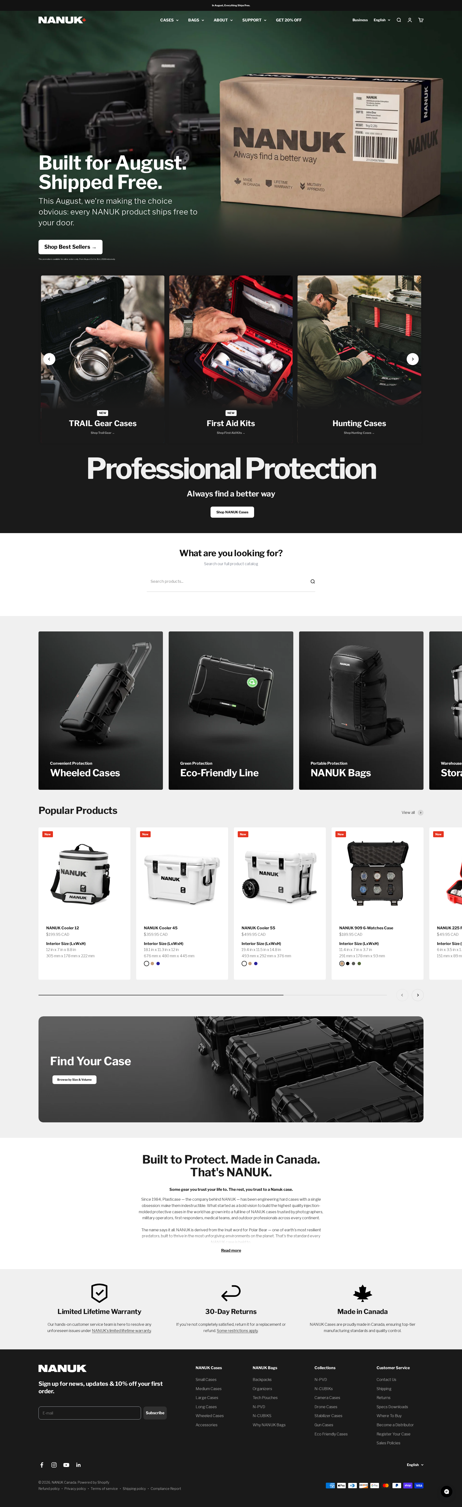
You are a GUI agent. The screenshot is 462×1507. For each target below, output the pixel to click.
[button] (49, 359)
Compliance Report (166, 1489)
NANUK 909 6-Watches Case (366, 928)
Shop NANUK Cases (232, 512)
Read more (231, 1250)
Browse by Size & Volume (74, 1079)
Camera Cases (327, 1397)
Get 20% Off (289, 20)
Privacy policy (75, 1489)
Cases (167, 20)
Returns (384, 1397)
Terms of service (104, 1489)
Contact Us (386, 1379)
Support (252, 20)
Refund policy (49, 1489)
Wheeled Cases (210, 1415)
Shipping (384, 1388)
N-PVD (259, 1407)
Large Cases (207, 1397)
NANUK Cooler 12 (62, 928)
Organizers (262, 1388)
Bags (193, 20)
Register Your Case (394, 1434)
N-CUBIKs (323, 1388)
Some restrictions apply (237, 1330)
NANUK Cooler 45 (161, 928)
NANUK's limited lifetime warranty (121, 1330)
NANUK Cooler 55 (258, 928)
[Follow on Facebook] (41, 1465)
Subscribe (155, 1413)
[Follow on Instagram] (54, 1465)
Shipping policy (134, 1489)
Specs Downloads (392, 1407)
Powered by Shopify (93, 1482)
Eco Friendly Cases (331, 1434)
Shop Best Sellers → (70, 246)
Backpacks (262, 1379)
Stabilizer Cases (328, 1415)
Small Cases (206, 1379)
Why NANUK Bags (269, 1425)
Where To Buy (389, 1415)
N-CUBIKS (262, 1415)
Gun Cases (323, 1425)
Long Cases (206, 1407)
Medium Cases (209, 1388)
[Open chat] (446, 1491)
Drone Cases (325, 1407)
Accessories (207, 1425)
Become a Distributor (395, 1425)
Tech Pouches (265, 1397)
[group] (102, 359)
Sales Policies (388, 1443)
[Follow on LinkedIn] (78, 1465)
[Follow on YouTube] (66, 1465)
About (221, 20)
